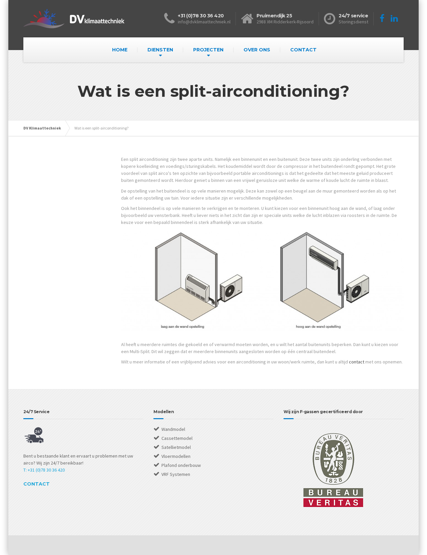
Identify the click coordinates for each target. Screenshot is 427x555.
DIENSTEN (160, 50)
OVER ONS (257, 50)
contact (356, 362)
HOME (119, 50)
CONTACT (303, 50)
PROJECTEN (208, 50)
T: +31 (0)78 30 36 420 (44, 470)
